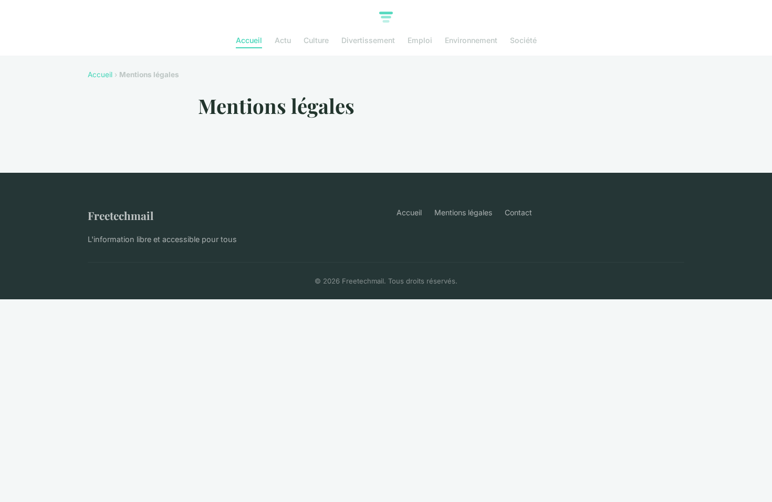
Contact (518, 212)
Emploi (420, 40)
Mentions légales (463, 212)
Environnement (471, 40)
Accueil (249, 40)
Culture (316, 40)
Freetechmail (120, 215)
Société (523, 40)
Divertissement (368, 40)
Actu (283, 40)
